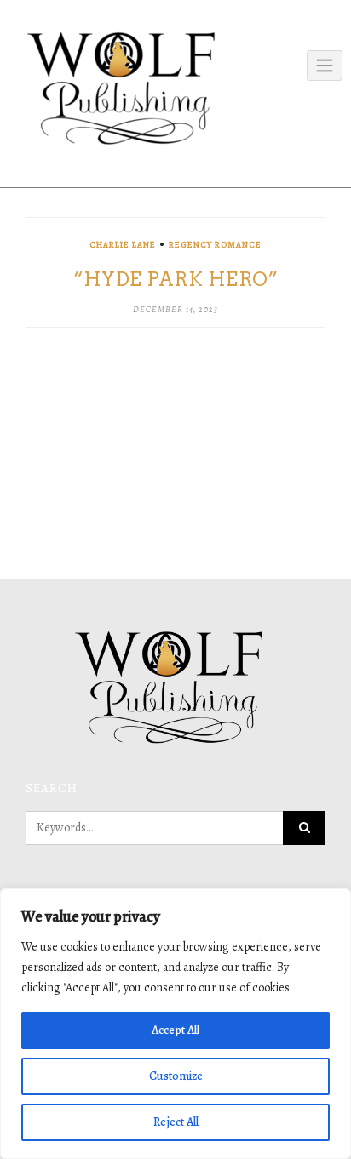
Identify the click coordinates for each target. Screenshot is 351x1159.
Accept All (175, 1030)
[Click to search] (304, 828)
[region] (175, 1023)
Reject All (176, 1122)
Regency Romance (215, 244)
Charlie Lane (122, 244)
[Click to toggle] (324, 65)
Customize (176, 1076)
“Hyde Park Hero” (175, 279)
